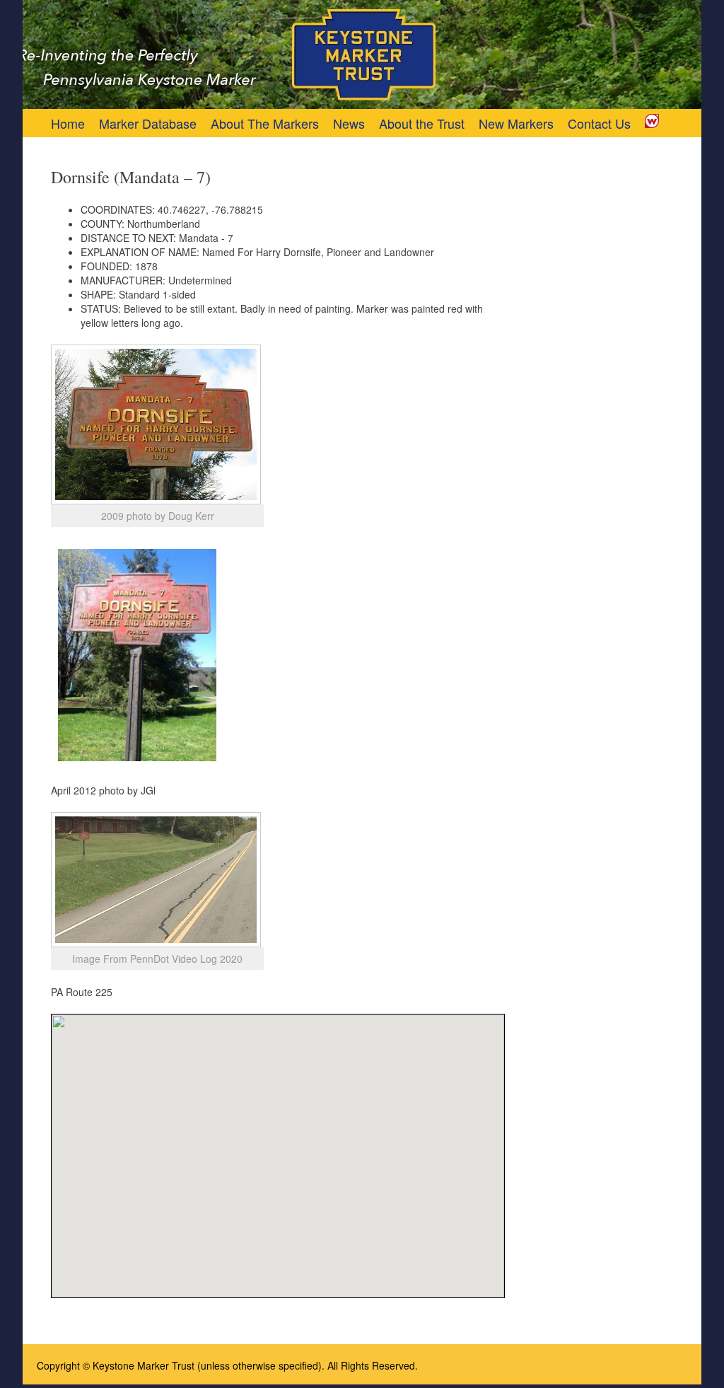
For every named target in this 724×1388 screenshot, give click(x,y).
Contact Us (599, 123)
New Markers (516, 123)
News (349, 123)
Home (68, 123)
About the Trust (422, 123)
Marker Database (148, 123)
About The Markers (265, 123)
